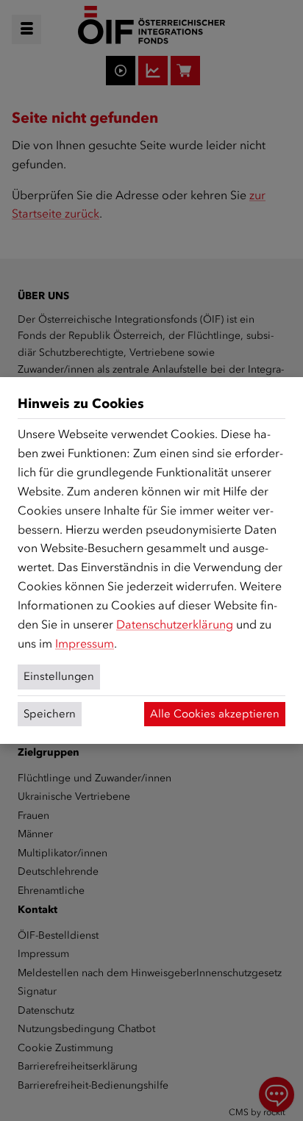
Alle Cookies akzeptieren (214, 713)
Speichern (50, 713)
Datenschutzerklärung (174, 624)
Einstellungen (59, 676)
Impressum (84, 644)
